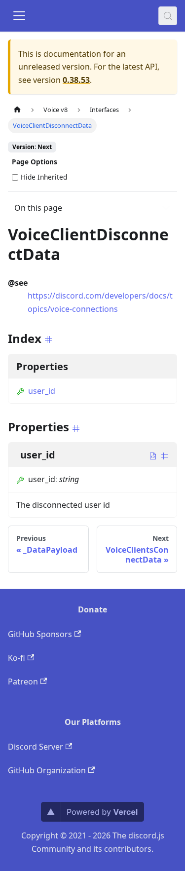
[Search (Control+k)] (167, 15)
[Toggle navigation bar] (19, 15)
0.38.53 (76, 80)
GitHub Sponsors (40, 634)
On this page (38, 207)
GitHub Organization (47, 770)
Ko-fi (16, 657)
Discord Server (35, 746)
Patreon (23, 681)
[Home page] (17, 109)
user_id (41, 390)
